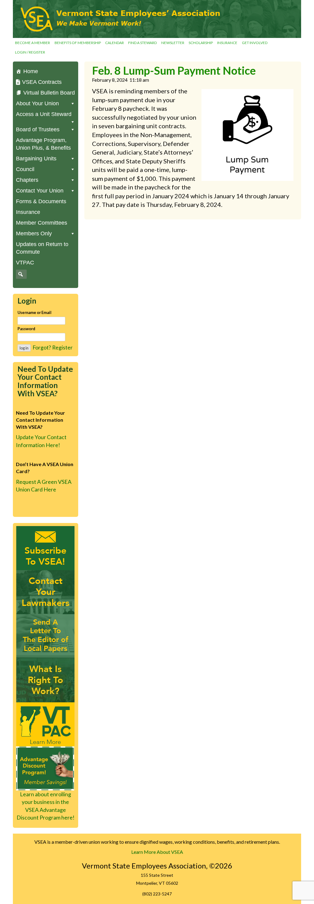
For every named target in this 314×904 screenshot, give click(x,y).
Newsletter (172, 42)
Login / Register (30, 52)
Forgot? (42, 347)
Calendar (114, 42)
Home (30, 71)
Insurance (227, 42)
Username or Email (34, 312)
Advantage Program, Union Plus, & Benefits (43, 144)
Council (25, 169)
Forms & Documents (41, 201)
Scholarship (201, 42)
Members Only (34, 233)
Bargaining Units (36, 158)
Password (26, 328)
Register (62, 347)
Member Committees (41, 223)
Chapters (27, 180)
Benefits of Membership (78, 42)
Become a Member (32, 42)
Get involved (254, 42)
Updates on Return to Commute (42, 248)
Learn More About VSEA (157, 852)
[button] (20, 274)
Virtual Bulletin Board (49, 93)
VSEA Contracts (42, 82)
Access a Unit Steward (43, 114)
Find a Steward (142, 42)
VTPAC (25, 263)
